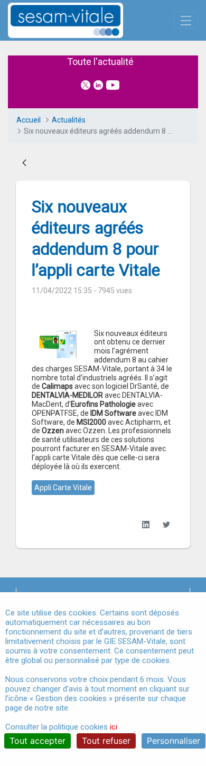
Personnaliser (173, 740)
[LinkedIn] (145, 524)
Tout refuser (106, 740)
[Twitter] (166, 524)
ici (113, 727)
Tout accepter (37, 740)
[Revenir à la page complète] (24, 163)
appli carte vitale (63, 487)
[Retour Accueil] (84, 20)
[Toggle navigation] (186, 20)
